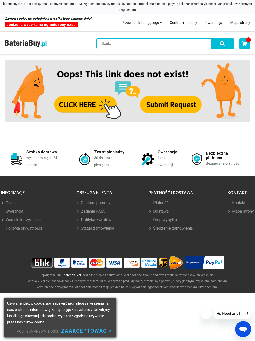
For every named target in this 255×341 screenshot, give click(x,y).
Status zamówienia (97, 228)
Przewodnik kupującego (140, 23)
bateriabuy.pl (72, 275)
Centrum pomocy (183, 23)
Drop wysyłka (164, 219)
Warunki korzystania (23, 219)
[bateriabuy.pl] (26, 43)
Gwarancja (213, 23)
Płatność (160, 202)
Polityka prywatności (23, 228)
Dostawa (160, 211)
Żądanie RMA (92, 211)
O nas (10, 202)
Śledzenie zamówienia (172, 228)
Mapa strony (240, 23)
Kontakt (238, 202)
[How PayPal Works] (204, 263)
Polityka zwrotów (95, 219)
